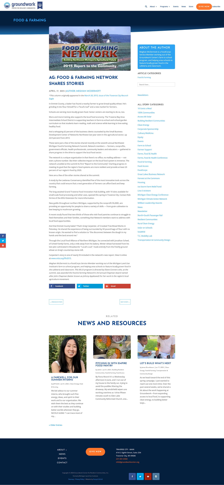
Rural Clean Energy (146, 223)
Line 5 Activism (144, 190)
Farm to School (144, 145)
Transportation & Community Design (154, 240)
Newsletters (143, 95)
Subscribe (216, 7)
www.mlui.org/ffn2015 (61, 258)
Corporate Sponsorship (148, 129)
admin (99, 370)
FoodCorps (142, 170)
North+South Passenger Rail (150, 215)
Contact (62, 463)
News (184, 7)
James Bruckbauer (148, 367)
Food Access (143, 166)
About (152, 7)
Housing (141, 182)
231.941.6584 (122, 459)
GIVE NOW (204, 7)
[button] (146, 8)
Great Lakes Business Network (151, 174)
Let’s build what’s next (155, 363)
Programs (164, 7)
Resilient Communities (147, 219)
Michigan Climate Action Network (152, 199)
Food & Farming (29, 20)
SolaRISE (141, 232)
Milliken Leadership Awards (150, 203)
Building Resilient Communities (151, 120)
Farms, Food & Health (147, 153)
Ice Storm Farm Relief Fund (149, 186)
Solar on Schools (145, 227)
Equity (140, 137)
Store (191, 7)
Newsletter (142, 211)
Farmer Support (145, 149)
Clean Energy (143, 125)
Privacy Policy (79, 479)
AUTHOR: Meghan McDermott (83, 91)
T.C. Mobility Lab (145, 236)
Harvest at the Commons (149, 178)
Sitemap (71, 479)
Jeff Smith (56, 384)
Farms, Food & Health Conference (152, 157)
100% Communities (146, 112)
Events (175, 7)
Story (98, 479)
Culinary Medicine (145, 133)
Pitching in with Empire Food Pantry (111, 364)
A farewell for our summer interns (64, 378)
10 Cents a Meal (145, 108)
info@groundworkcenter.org (127, 462)
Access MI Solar (144, 116)
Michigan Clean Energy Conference (153, 195)
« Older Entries (55, 425)
